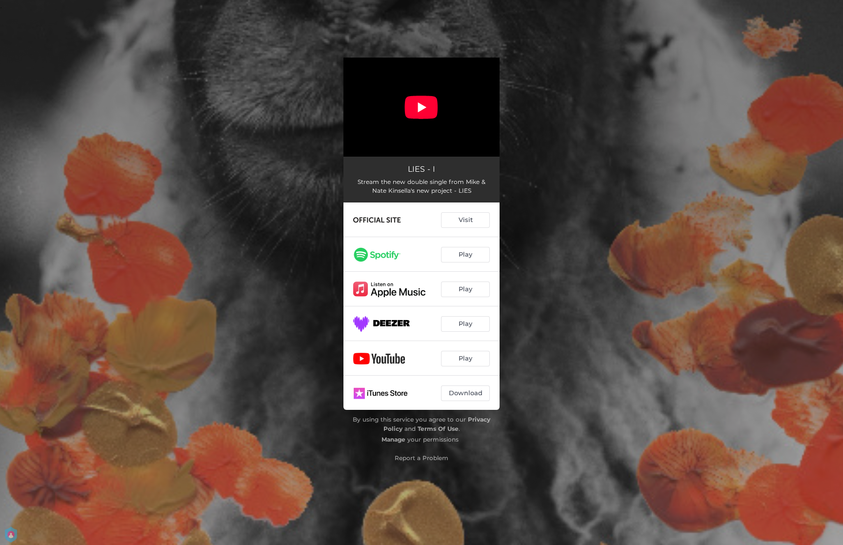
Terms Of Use (438, 428)
